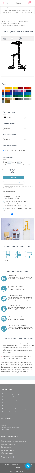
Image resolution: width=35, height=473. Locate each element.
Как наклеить (16, 8)
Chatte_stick (7, 447)
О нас (9, 8)
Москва (5, 194)
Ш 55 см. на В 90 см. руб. (15, 150)
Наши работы (7, 12)
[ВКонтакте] (12, 214)
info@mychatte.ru (9, 444)
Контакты (28, 12)
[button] (14, 264)
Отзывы (16, 12)
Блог (22, 12)
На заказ (25, 8)
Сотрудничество (10, 10)
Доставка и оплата (24, 10)
